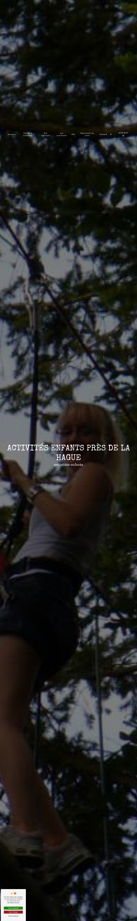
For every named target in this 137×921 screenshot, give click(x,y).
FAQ (73, 134)
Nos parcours (45, 134)
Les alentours (62, 134)
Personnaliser (13, 916)
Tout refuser (13, 912)
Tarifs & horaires (27, 134)
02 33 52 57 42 (123, 134)
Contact (103, 134)
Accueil (12, 134)
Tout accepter (13, 908)
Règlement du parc (87, 134)
